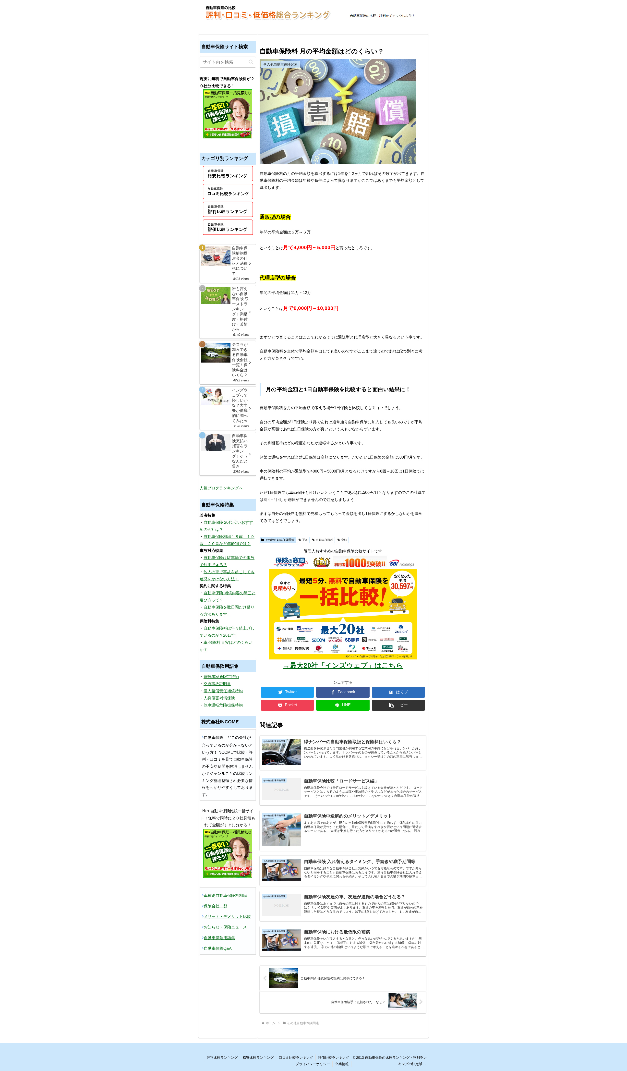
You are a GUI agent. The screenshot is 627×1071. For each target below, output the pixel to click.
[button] (398, 705)
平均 (305, 540)
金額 (344, 540)
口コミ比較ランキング (296, 1057)
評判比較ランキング (222, 1057)
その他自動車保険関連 (279, 540)
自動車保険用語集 (219, 938)
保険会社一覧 (215, 906)
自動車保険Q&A (218, 948)
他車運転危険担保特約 (223, 705)
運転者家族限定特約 (221, 677)
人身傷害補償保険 (219, 698)
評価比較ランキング (333, 1057)
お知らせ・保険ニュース (225, 927)
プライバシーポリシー (313, 1064)
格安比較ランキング (258, 1057)
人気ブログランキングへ (221, 488)
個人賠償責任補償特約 (223, 691)
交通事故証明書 (217, 684)
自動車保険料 (324, 540)
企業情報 (342, 1064)
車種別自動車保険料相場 (225, 895)
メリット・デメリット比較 (227, 916)
